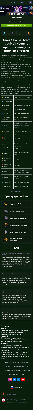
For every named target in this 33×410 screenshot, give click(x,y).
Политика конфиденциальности (16, 362)
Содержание (13, 374)
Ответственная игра (21, 366)
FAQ (22, 374)
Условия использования (11, 370)
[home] (16, 2)
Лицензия (26, 370)
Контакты (8, 366)
